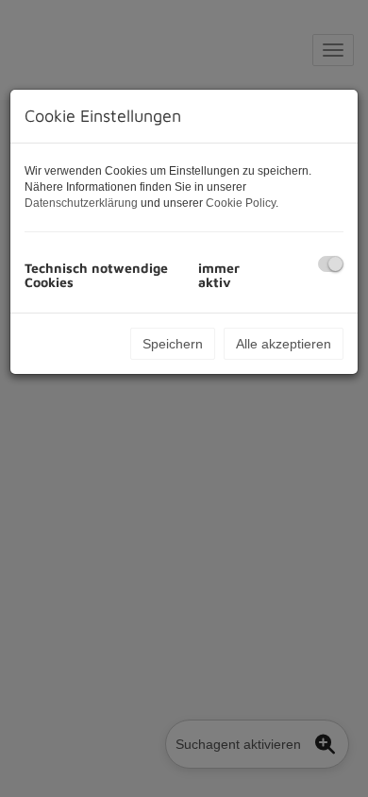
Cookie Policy (241, 203)
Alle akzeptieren (283, 343)
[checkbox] (330, 264)
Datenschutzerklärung (81, 203)
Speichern (172, 343)
